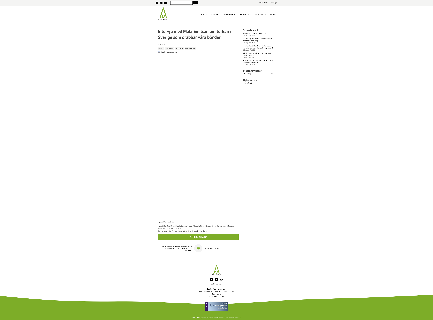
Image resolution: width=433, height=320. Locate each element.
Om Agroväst (259, 14)
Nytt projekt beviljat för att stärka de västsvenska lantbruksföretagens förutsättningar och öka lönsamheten (177, 248)
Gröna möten (179, 48)
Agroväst (161, 48)
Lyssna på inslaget (198, 237)
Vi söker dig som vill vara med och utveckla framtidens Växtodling (258, 40)
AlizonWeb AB (237, 318)
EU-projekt (214, 14)
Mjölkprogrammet (190, 48)
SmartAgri (274, 3)
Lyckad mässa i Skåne (211, 248)
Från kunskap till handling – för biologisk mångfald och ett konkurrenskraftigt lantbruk (258, 47)
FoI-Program (244, 14)
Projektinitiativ (229, 14)
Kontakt (273, 14)
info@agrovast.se (216, 284)
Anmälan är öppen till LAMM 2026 (254, 33)
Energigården (170, 48)
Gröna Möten (263, 3)
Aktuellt (204, 14)
